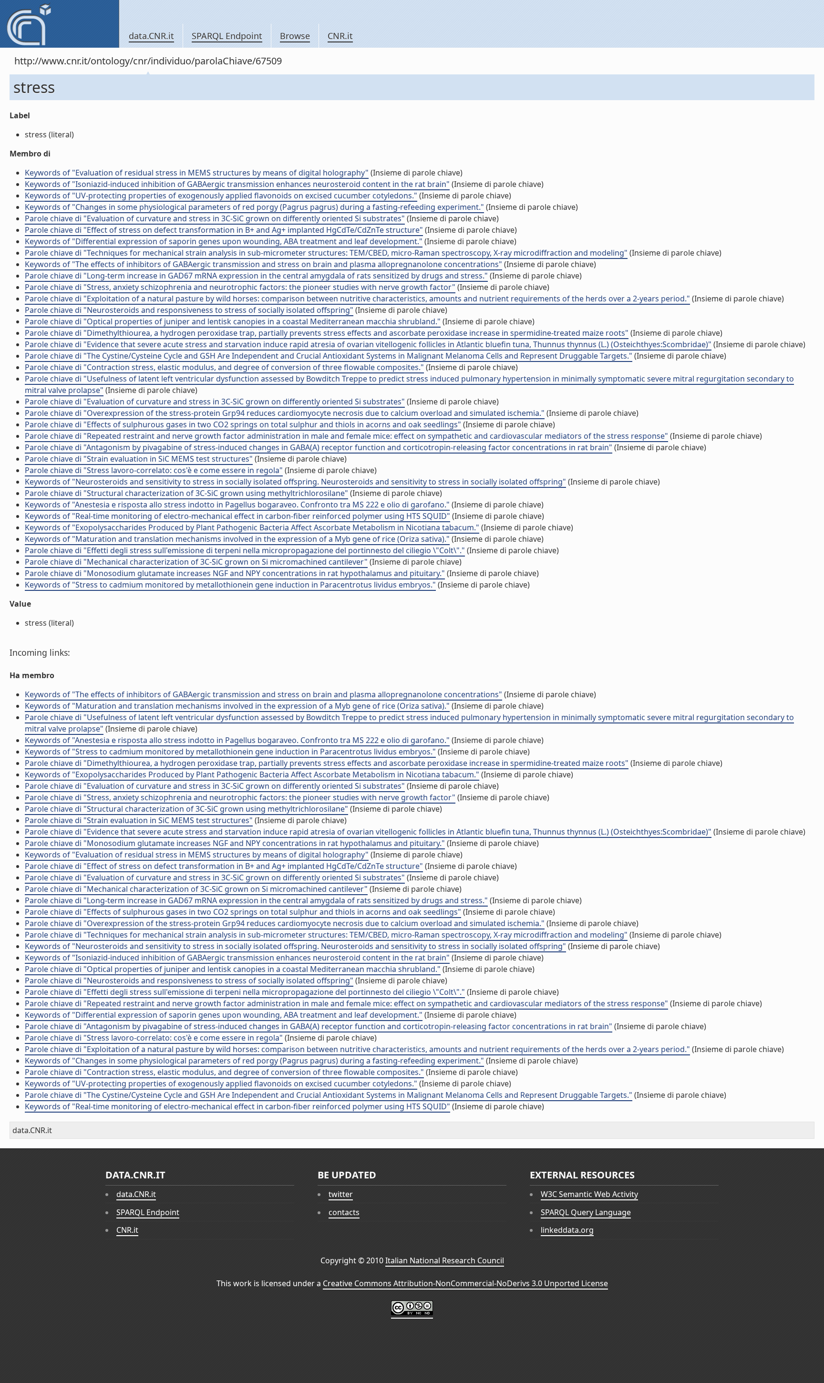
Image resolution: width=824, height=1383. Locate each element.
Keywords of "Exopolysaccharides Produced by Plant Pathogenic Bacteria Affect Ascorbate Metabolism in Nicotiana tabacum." (252, 527)
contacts (344, 1212)
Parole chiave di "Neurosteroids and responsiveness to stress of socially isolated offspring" (189, 310)
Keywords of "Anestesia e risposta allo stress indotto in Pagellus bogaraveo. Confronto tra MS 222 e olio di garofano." (237, 504)
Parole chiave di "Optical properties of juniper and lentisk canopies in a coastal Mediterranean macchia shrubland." (233, 321)
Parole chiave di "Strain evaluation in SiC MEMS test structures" (139, 459)
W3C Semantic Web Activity (589, 1194)
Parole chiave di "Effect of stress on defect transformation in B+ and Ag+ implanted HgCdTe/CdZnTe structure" (224, 230)
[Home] (59, 24)
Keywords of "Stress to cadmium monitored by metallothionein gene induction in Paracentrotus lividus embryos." (230, 584)
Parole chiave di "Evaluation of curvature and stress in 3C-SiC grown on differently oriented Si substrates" (215, 218)
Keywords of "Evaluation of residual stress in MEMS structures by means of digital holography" (197, 172)
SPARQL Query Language (586, 1212)
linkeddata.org (567, 1230)
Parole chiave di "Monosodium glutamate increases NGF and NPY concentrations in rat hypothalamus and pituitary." (235, 573)
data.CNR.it (151, 35)
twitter (341, 1194)
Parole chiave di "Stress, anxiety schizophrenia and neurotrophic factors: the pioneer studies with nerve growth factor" (240, 287)
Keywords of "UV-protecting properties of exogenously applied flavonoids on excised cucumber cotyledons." (221, 195)
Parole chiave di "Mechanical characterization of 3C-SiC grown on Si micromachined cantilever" (196, 562)
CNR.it (340, 35)
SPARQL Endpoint (227, 35)
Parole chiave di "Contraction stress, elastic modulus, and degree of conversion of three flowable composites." (224, 367)
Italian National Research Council (444, 1260)
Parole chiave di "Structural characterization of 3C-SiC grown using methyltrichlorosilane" (186, 493)
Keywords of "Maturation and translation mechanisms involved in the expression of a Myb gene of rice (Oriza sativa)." (237, 539)
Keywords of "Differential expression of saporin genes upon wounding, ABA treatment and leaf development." (223, 241)
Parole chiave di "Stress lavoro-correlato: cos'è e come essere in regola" (154, 470)
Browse (295, 35)
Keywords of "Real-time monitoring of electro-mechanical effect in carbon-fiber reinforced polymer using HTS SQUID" (237, 516)
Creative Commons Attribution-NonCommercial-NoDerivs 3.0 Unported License (465, 1283)
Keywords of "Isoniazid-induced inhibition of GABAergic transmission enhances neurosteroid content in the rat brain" (237, 184)
